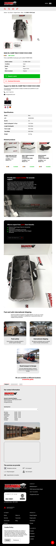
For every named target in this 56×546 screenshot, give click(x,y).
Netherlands (14, 384)
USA (21, 384)
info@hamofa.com (10, 94)
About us (17, 515)
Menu (46, 3)
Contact (6, 523)
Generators (32, 520)
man (22, 12)
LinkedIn (32, 539)
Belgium (7, 384)
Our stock (10, 12)
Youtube (32, 531)
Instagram (32, 536)
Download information (14, 81)
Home (5, 12)
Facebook (32, 533)
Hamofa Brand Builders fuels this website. (11, 507)
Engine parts (33, 518)
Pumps (31, 523)
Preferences (16, 540)
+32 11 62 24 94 (8, 401)
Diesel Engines (33, 515)
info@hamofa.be (8, 402)
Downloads (6, 520)
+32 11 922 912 (10, 92)
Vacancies (17, 518)
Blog (16, 520)
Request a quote (12, 76)
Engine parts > (17, 12)
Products (32, 512)
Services (6, 518)
